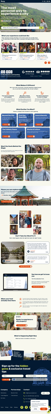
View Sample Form (38, 286)
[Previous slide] (45, 63)
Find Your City (21, 325)
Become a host (14, 393)
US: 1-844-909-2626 (32, 396)
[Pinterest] (21, 407)
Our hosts (3, 398)
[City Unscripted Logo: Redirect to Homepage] (3, 1)
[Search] (41, 28)
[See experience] (9, 51)
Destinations (3, 393)
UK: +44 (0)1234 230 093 (30, 398)
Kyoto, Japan (6, 20)
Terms (2, 407)
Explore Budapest (7, 201)
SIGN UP (5, 379)
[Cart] (44, 1)
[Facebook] (26, 407)
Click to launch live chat (30, 401)
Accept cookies (43, 409)
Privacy (6, 407)
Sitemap (16, 407)
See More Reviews (25, 266)
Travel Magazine (4, 395)
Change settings (35, 409)
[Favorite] (16, 44)
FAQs (11, 407)
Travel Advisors (14, 395)
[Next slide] (49, 63)
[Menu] (49, 1)
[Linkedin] (48, 407)
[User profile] (46, 1)
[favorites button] (42, 1)
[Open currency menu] (47, 1)
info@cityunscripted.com (31, 393)
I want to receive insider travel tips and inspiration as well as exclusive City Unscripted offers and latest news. (30, 379)
